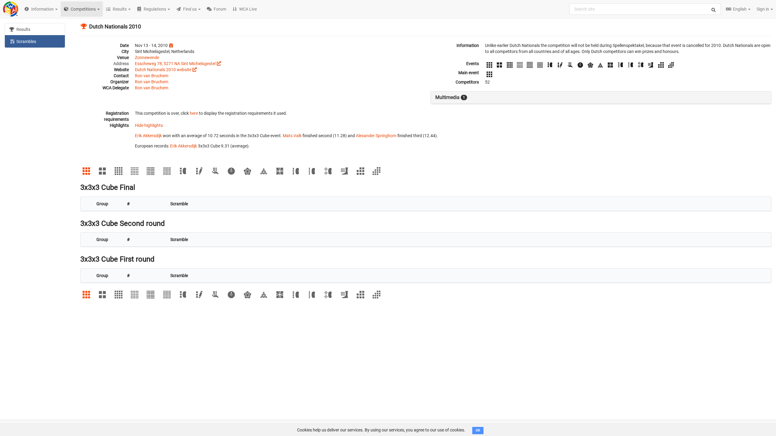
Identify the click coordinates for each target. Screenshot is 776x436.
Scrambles (25, 41)
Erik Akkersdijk (148, 135)
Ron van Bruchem (151, 75)
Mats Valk (292, 135)
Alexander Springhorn (376, 135)
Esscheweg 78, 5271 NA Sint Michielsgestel (175, 63)
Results (22, 29)
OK (478, 430)
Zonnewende (147, 57)
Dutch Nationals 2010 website (163, 69)
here (194, 113)
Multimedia (450, 97)
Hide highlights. (149, 125)
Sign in (763, 9)
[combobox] (645, 9)
